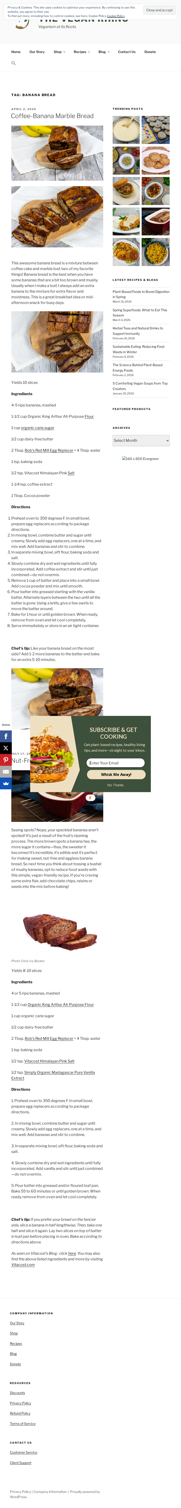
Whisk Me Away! (116, 774)
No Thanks (115, 785)
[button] (113, 733)
